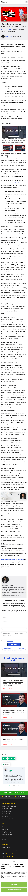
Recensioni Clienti (7, 834)
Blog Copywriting (6, 832)
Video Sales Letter (7, 808)
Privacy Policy (10, 641)
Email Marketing (6, 811)
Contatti (4, 839)
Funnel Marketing (6, 813)
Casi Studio (5, 829)
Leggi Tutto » (8, 688)
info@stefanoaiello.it (9, 854)
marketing (8, 29)
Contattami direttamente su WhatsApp (12, 559)
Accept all (14, 884)
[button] (26, 2)
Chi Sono (4, 837)
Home (2, 29)
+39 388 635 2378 (8, 857)
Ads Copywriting (6, 816)
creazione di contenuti (15, 182)
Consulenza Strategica (8, 818)
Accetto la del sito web (11, 641)
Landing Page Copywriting (9, 806)
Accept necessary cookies (14, 889)
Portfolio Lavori (6, 827)
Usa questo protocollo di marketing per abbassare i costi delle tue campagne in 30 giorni (13, 712)
